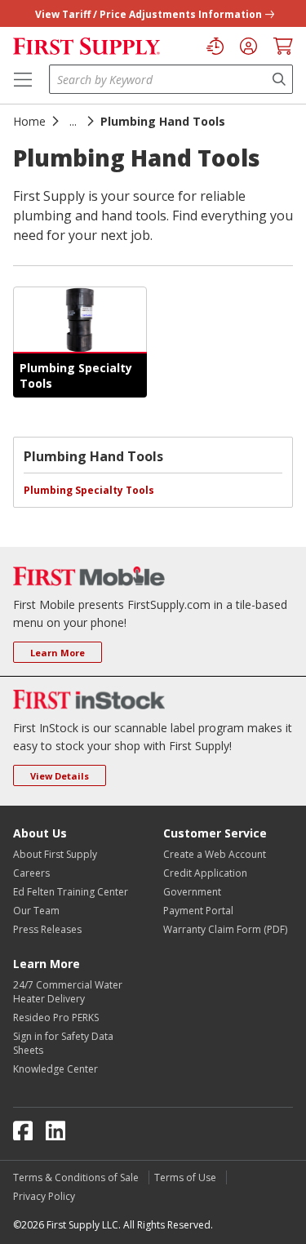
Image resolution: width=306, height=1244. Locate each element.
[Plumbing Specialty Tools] (80, 320)
